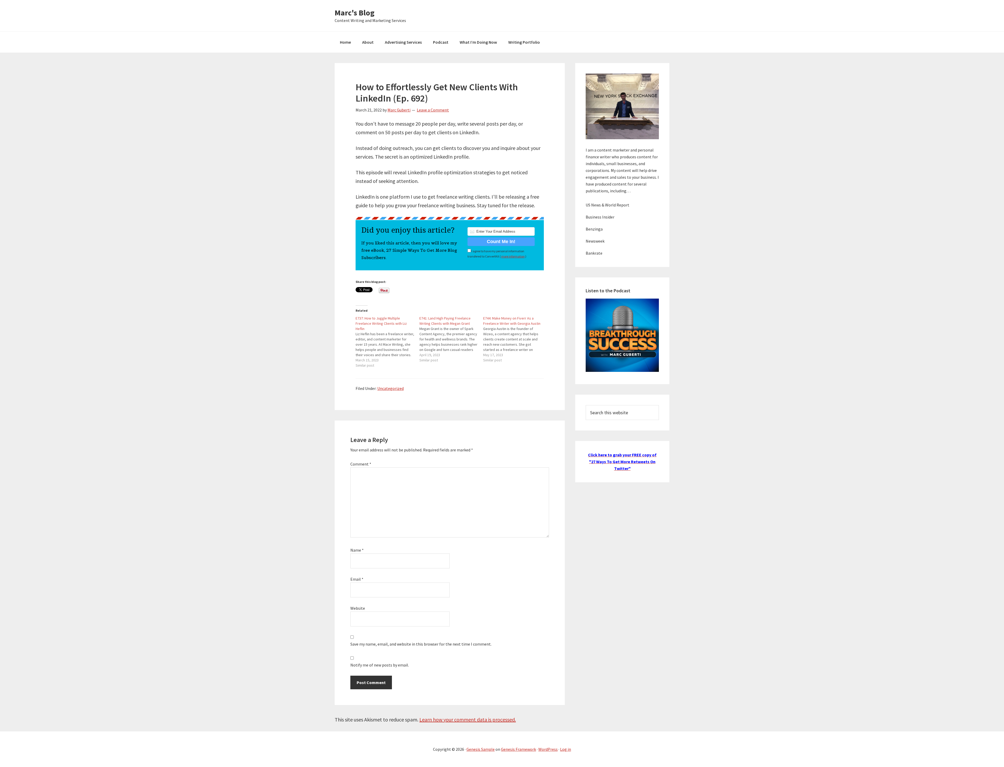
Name (357, 550)
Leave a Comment (433, 110)
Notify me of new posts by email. (379, 665)
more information (513, 256)
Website (357, 608)
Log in (565, 749)
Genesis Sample (480, 749)
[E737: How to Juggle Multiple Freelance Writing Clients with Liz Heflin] (387, 342)
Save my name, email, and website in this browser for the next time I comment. (421, 644)
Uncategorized (390, 388)
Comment (360, 464)
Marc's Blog (354, 13)
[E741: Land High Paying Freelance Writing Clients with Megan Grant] (451, 339)
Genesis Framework (518, 749)
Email (356, 579)
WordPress (548, 749)
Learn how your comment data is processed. (467, 719)
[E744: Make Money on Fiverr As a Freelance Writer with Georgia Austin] (515, 339)
